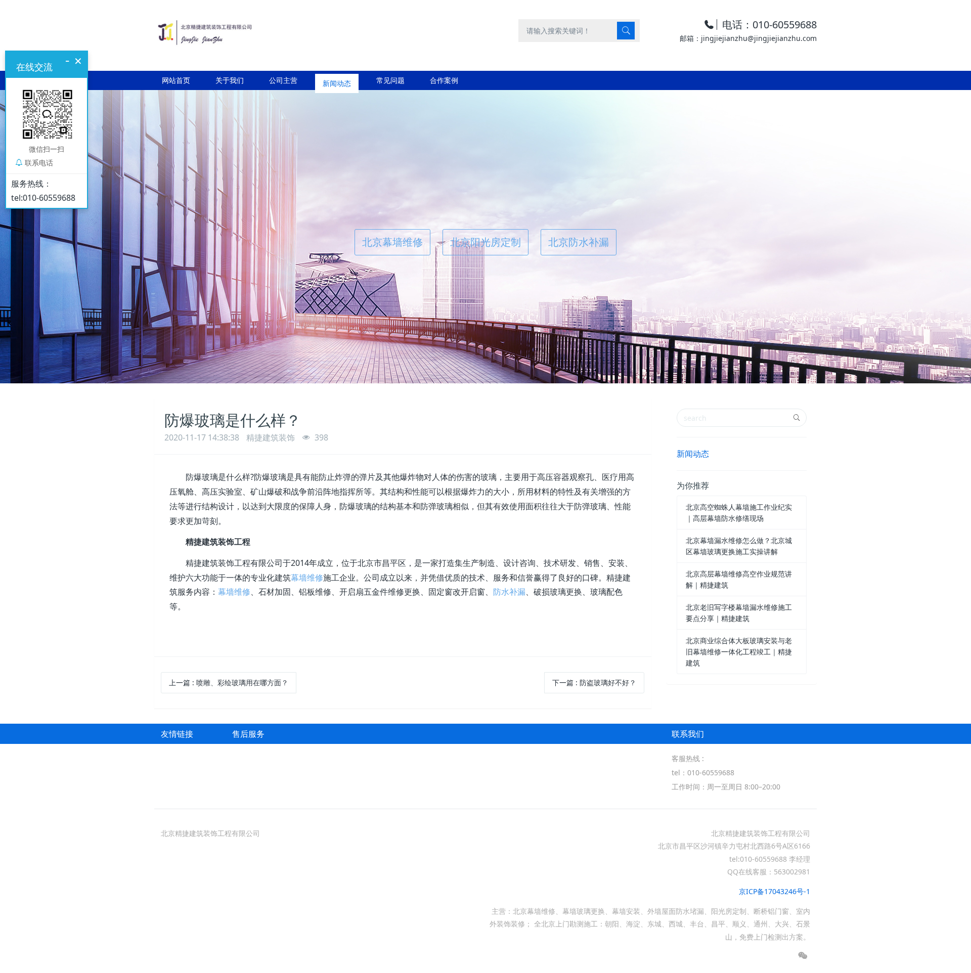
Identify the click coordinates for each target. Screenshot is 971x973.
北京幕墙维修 (392, 242)
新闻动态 (693, 453)
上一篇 (228, 682)
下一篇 (594, 682)
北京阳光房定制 (485, 242)
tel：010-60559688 (703, 772)
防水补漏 (509, 591)
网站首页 (176, 80)
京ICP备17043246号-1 (774, 891)
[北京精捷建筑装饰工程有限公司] (204, 30)
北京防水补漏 (578, 242)
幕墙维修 (307, 577)
